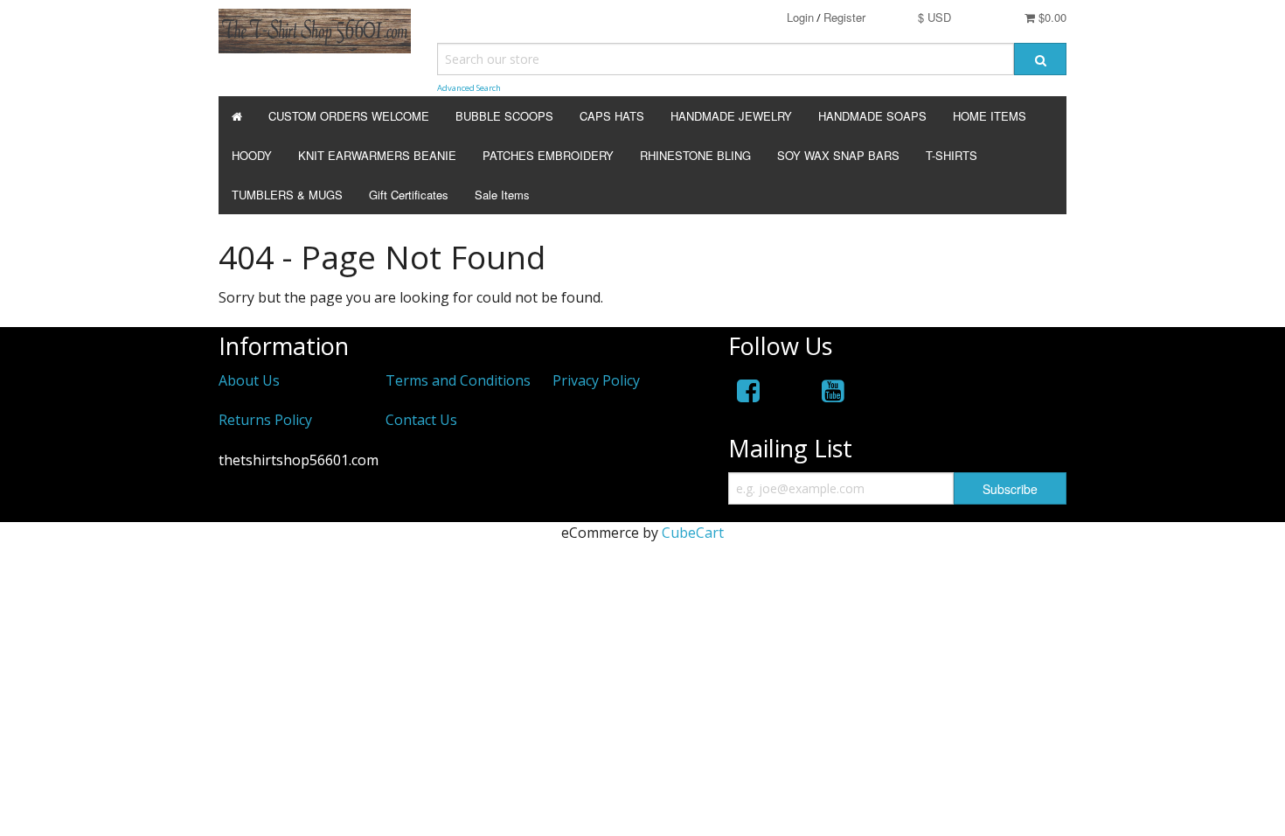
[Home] (237, 116)
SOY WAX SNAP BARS (838, 155)
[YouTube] (833, 390)
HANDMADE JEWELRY (731, 116)
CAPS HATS (612, 116)
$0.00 (1050, 17)
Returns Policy (265, 419)
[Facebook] (748, 390)
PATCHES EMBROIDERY (548, 155)
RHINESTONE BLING (695, 155)
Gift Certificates (408, 194)
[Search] (1040, 59)
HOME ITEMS (989, 116)
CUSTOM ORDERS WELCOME (348, 116)
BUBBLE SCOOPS (504, 116)
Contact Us (421, 419)
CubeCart (693, 532)
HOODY (252, 155)
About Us (249, 380)
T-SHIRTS (951, 155)
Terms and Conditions (458, 380)
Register (844, 17)
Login (800, 17)
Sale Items (502, 194)
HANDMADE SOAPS (872, 116)
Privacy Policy (596, 380)
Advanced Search (469, 88)
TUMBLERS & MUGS (287, 194)
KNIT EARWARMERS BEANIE (377, 155)
